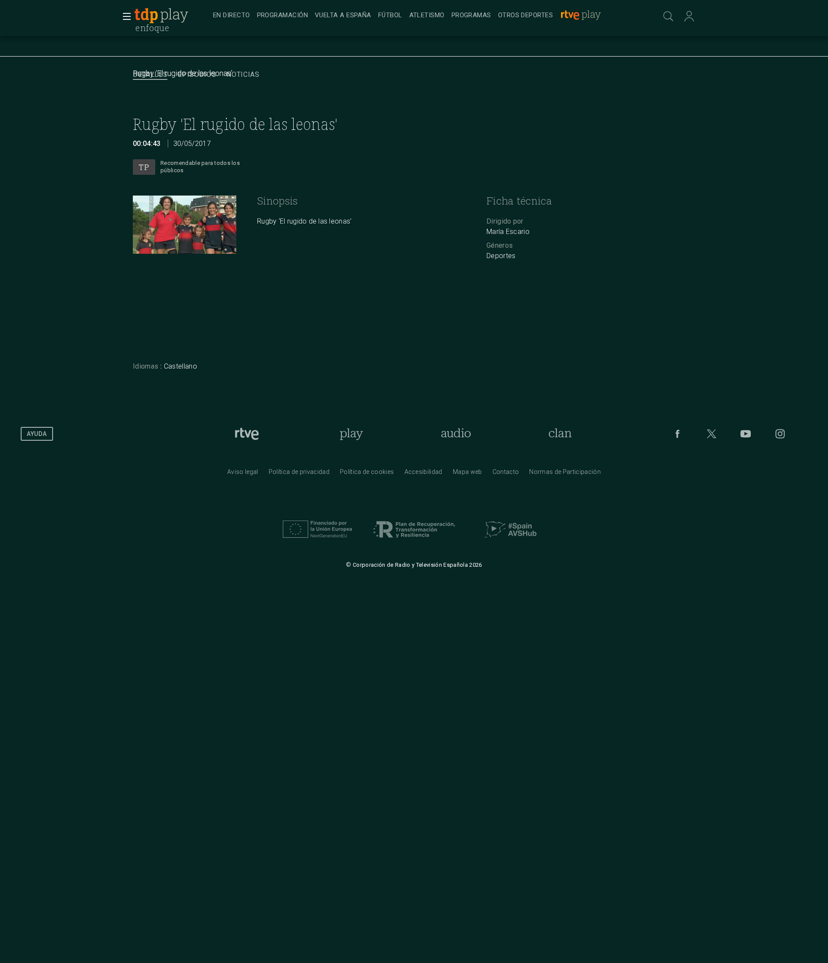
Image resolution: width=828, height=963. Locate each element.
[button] (124, 16)
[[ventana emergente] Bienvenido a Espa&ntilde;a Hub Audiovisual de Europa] (510, 540)
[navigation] (423, 15)
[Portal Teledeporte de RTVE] (146, 15)
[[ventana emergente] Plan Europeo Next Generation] (317, 540)
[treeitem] (231, 16)
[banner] (172, 15)
